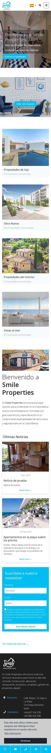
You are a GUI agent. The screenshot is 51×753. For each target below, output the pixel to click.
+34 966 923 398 (32, 715)
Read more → (25, 490)
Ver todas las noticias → (15, 643)
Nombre (8, 585)
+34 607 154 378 (32, 712)
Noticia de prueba (15, 480)
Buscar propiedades (15, 56)
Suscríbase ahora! (25, 626)
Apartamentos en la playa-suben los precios (25, 538)
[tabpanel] (25, 39)
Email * (7, 597)
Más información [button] (13, 733)
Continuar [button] (25, 741)
